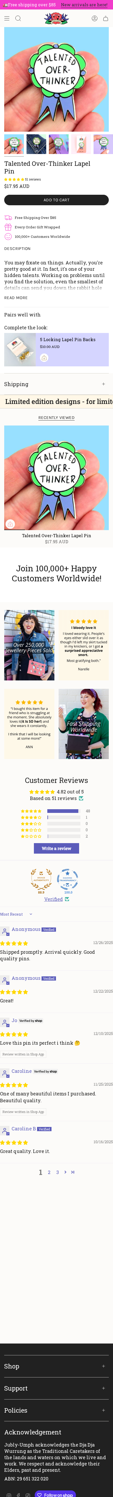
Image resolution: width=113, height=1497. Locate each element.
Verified (53, 899)
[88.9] (41, 879)
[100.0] (67, 879)
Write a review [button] (56, 848)
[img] (14, 943)
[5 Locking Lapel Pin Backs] (20, 349)
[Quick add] (10, 524)
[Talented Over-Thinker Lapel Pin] (56, 477)
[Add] (44, 357)
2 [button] (49, 1172)
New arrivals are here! (76, 4)
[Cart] (105, 18)
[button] (14, 179)
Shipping (16, 384)
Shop (11, 1366)
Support (16, 1388)
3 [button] (57, 1172)
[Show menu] (7, 18)
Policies (15, 1410)
